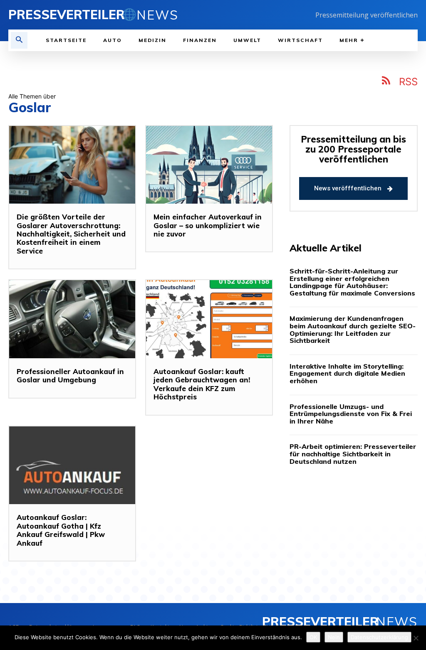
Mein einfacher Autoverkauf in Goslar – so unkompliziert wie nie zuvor (208, 225)
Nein (334, 637)
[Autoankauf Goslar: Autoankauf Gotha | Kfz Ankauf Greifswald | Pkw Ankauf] (72, 465)
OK (313, 637)
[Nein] (415, 638)
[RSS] (386, 82)
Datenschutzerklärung (379, 637)
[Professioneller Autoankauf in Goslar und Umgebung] (72, 319)
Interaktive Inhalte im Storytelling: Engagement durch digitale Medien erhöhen (347, 373)
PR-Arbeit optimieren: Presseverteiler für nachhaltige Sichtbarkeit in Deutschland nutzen (353, 453)
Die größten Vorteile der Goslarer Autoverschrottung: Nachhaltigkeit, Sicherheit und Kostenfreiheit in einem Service (71, 233)
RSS (408, 81)
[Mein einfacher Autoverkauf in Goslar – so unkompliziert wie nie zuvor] (209, 165)
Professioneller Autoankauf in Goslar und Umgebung (70, 375)
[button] (19, 40)
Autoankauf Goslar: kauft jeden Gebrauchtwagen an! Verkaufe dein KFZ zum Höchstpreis (202, 384)
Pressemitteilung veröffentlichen (366, 15)
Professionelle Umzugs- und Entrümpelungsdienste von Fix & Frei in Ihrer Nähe (351, 413)
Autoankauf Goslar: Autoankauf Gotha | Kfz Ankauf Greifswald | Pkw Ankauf (61, 530)
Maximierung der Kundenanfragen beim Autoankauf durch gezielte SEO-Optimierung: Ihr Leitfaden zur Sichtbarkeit (353, 329)
